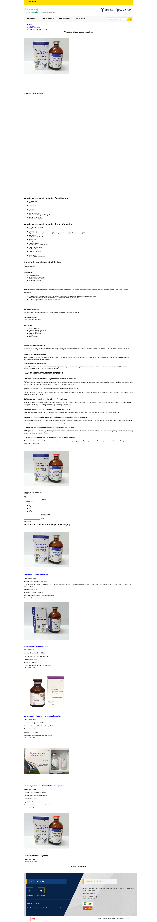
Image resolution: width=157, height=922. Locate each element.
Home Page (31, 19)
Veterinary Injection (34, 27)
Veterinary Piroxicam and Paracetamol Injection (42, 716)
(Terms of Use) (127, 918)
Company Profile (47, 19)
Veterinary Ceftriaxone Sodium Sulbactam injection (44, 786)
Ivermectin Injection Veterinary (36, 574)
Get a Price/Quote (29, 598)
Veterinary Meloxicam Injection (36, 646)
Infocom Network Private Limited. (123, 919)
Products (31, 26)
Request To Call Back (30, 861)
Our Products (64, 19)
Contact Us (80, 19)
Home (30, 24)
